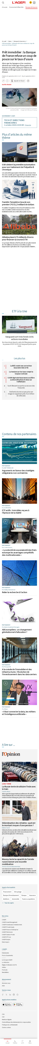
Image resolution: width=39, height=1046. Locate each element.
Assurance (32, 895)
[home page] (18, 2)
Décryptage (18, 892)
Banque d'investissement (11, 895)
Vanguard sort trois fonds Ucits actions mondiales (19, 338)
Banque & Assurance (20, 41)
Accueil (4, 41)
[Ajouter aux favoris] (7, 80)
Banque (24, 895)
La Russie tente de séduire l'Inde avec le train (19, 787)
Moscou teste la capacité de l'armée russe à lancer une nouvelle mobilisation (18, 861)
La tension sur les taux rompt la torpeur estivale (21, 373)
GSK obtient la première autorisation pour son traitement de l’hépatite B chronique (18, 167)
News (10, 41)
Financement (7, 892)
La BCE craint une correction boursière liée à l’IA (21, 367)
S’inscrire (28, 125)
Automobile (15, 899)
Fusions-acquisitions (28, 899)
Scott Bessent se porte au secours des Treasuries (21, 387)
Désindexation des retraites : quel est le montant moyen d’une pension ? (18, 824)
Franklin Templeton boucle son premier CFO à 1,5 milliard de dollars (18, 203)
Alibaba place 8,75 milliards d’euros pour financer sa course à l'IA (18, 238)
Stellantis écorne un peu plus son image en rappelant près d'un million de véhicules (21, 394)
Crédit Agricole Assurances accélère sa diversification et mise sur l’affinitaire (21, 380)
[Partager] (3, 80)
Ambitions (6, 899)
